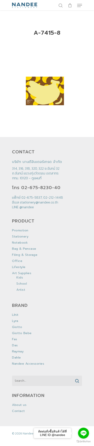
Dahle (16, 357)
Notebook (20, 243)
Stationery (20, 236)
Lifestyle (19, 267)
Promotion (20, 230)
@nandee (26, 207)
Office (17, 261)
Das (15, 345)
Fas (14, 339)
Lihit (15, 315)
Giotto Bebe (22, 333)
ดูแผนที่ (36, 178)
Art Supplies (21, 273)
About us (19, 405)
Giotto (17, 327)
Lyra (15, 321)
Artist (20, 290)
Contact (18, 411)
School (21, 284)
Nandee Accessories (28, 364)
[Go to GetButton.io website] (84, 441)
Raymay (18, 351)
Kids (19, 277)
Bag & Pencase (24, 249)
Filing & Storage (24, 255)
